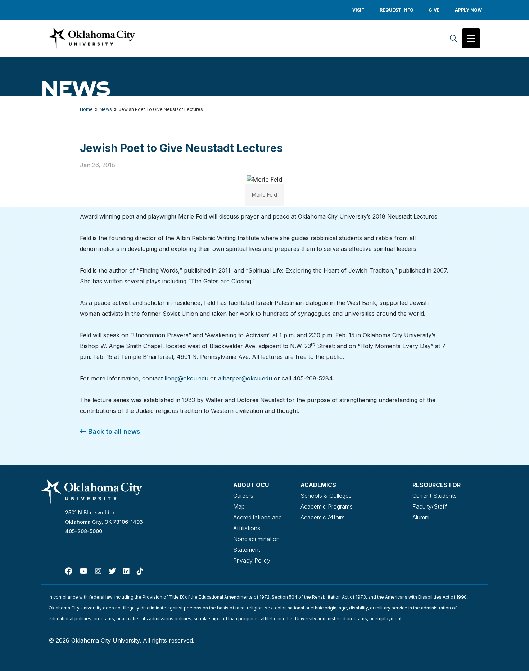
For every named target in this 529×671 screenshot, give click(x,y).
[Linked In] (126, 571)
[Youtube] (84, 571)
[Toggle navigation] (471, 38)
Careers (243, 495)
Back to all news (113, 431)
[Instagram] (98, 571)
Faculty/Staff (429, 506)
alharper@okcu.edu (245, 378)
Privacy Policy (251, 560)
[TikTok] (140, 571)
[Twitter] (112, 571)
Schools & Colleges (326, 495)
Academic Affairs (322, 517)
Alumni (420, 517)
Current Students (434, 495)
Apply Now (468, 10)
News (106, 109)
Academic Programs (326, 506)
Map (239, 506)
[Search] (453, 38)
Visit (358, 10)
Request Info (396, 10)
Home (86, 109)
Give (434, 10)
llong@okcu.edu (186, 378)
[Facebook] (68, 571)
